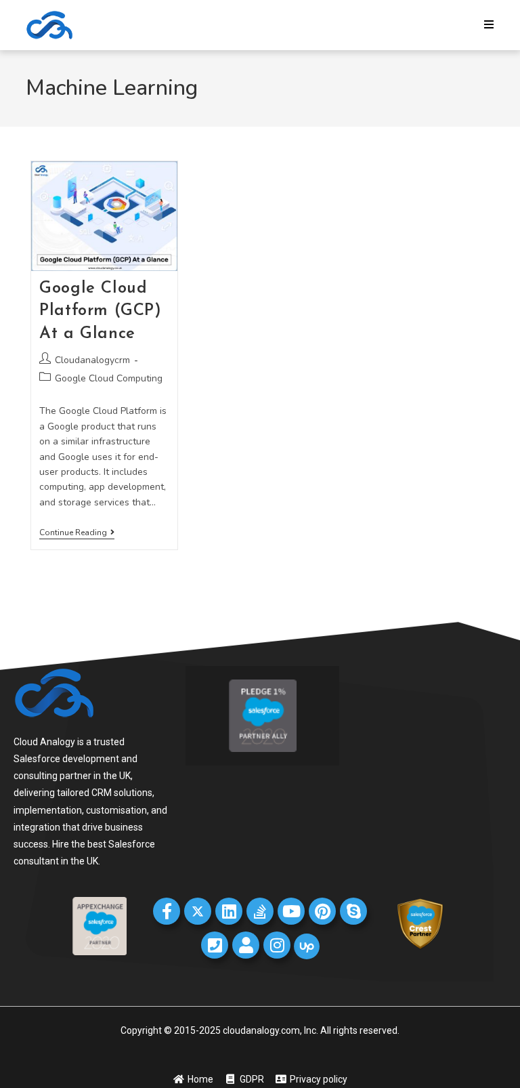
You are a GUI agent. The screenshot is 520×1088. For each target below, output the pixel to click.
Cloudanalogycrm (92, 360)
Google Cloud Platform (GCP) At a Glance (100, 311)
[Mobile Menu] (489, 25)
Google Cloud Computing (108, 378)
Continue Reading (76, 533)
